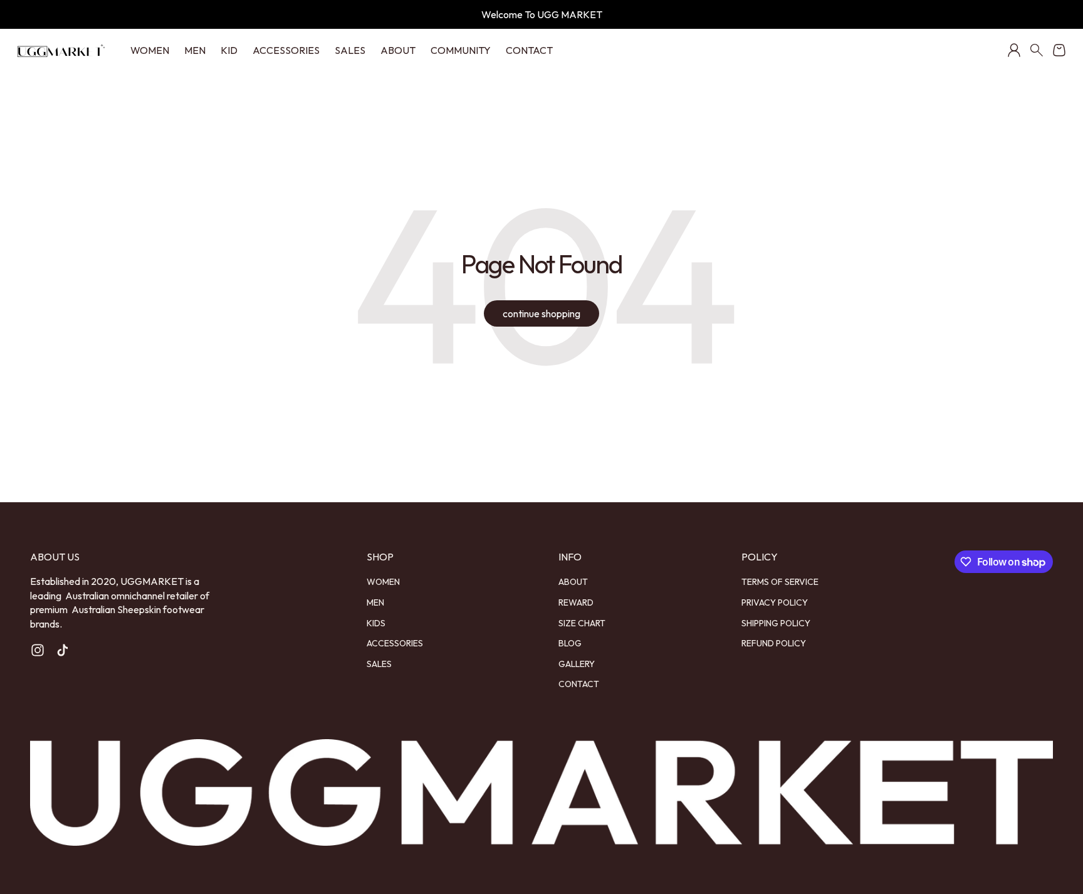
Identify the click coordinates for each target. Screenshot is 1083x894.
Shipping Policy (775, 623)
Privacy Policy (774, 602)
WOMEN (149, 50)
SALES (350, 50)
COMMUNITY (461, 50)
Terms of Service (780, 581)
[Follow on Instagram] (37, 650)
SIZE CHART (581, 623)
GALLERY (576, 664)
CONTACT (529, 50)
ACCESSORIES (286, 50)
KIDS (376, 623)
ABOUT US (55, 556)
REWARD (576, 602)
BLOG (570, 643)
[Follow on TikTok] (62, 650)
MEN (195, 50)
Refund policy (773, 643)
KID (229, 50)
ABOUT (398, 50)
